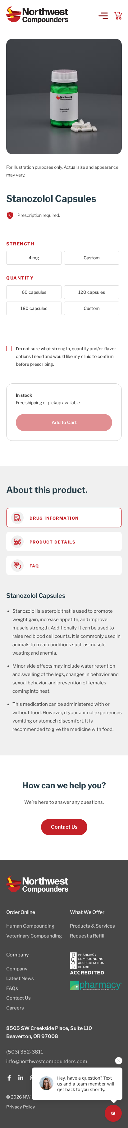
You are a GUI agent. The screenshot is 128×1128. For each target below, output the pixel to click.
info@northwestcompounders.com (46, 1061)
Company (16, 969)
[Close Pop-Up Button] (118, 1060)
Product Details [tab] (51, 541)
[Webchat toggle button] (113, 1113)
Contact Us (18, 998)
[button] (103, 16)
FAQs (12, 988)
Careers (15, 1008)
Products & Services (92, 926)
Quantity (20, 277)
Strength (20, 243)
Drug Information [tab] (53, 517)
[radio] (34, 258)
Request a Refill (87, 936)
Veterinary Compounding (34, 936)
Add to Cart (64, 422)
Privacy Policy (20, 1106)
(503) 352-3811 (24, 1052)
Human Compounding (30, 926)
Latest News (20, 978)
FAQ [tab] (33, 565)
